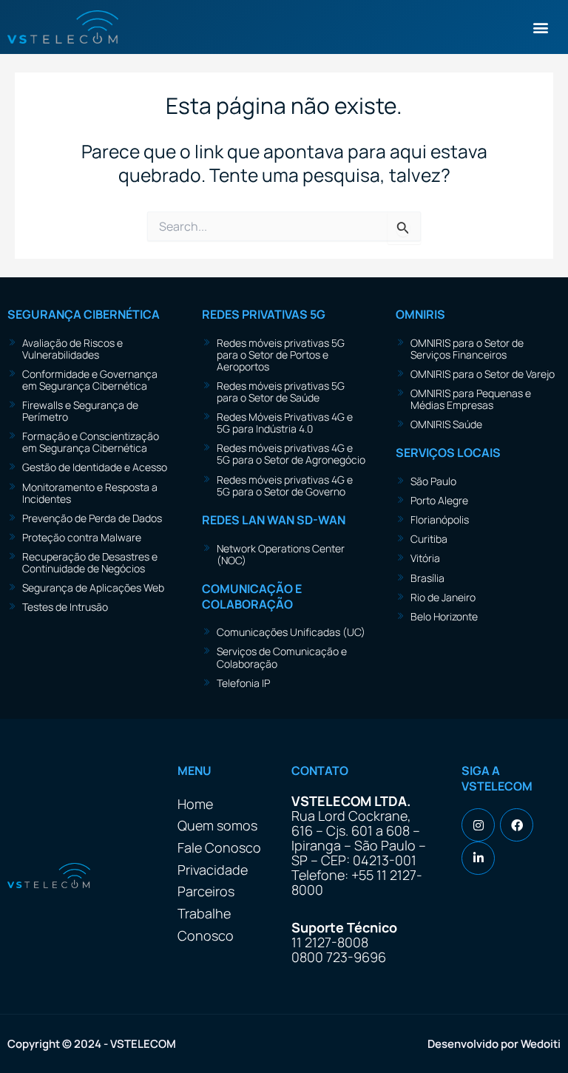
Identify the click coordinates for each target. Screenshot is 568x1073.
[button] (541, 27)
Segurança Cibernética (83, 314)
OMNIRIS (420, 314)
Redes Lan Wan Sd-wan (273, 520)
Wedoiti (541, 1044)
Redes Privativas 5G (263, 314)
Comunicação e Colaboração (252, 596)
